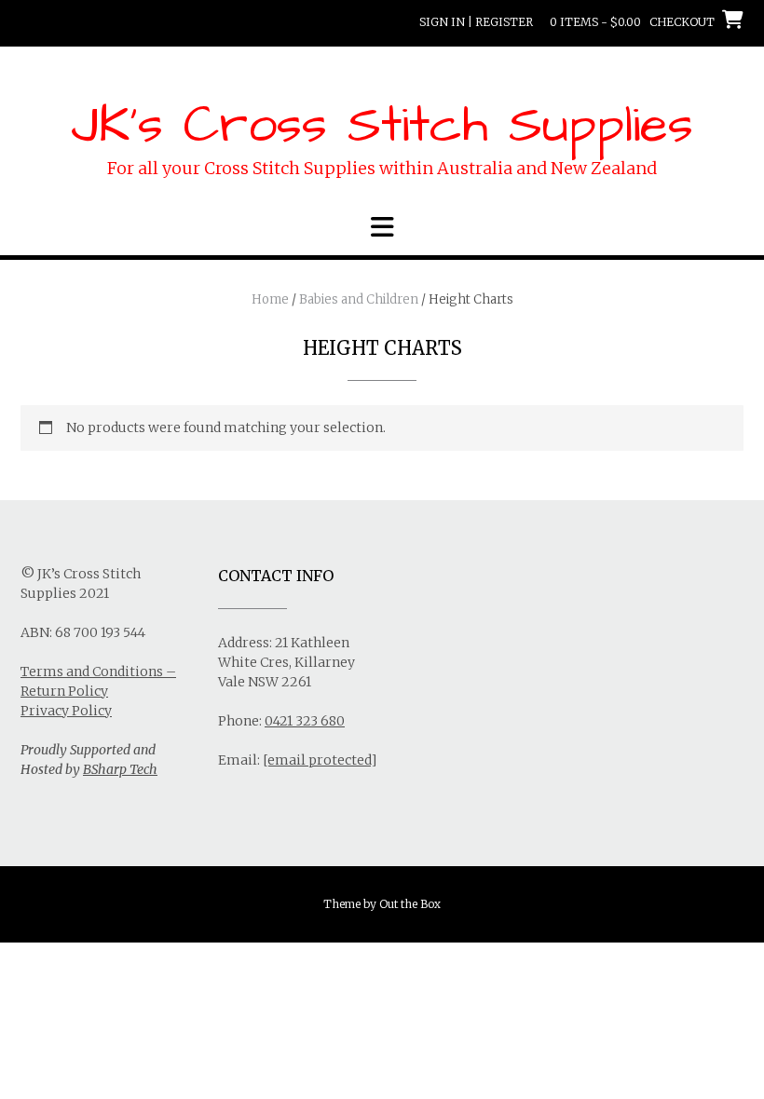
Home (270, 299)
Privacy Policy (66, 710)
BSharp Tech (120, 769)
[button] (382, 227)
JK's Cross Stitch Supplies (382, 125)
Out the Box (410, 904)
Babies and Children (358, 299)
